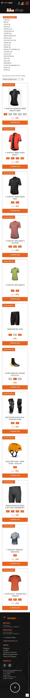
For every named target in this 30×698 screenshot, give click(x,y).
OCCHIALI (8, 51)
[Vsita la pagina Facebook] (5, 665)
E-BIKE (7, 20)
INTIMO (7, 47)
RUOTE (7, 26)
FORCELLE (8, 29)
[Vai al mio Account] (19, 3)
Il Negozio (6, 648)
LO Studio (10, 678)
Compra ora (15, 122)
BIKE (6, 22)
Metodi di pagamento (10, 654)
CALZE (7, 45)
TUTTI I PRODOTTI (10, 17)
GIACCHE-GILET (10, 40)
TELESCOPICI (9, 31)
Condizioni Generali (10, 652)
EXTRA (7, 70)
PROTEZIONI (9, 56)
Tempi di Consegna (9, 656)
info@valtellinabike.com (10, 641)
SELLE (7, 61)
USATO (7, 24)
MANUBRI (7, 63)
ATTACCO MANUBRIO (11, 65)
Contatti (6, 650)
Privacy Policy (6, 673)
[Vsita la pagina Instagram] (10, 665)
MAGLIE (8, 38)
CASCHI (7, 54)
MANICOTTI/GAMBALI (12, 49)
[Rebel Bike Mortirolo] (6, 2)
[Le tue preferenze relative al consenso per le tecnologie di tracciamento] (27, 695)
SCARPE (7, 33)
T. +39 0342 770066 (9, 637)
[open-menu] (27, 3)
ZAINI (6, 58)
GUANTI (7, 42)
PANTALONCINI (10, 35)
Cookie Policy (6, 675)
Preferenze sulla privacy (9, 676)
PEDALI (7, 67)
